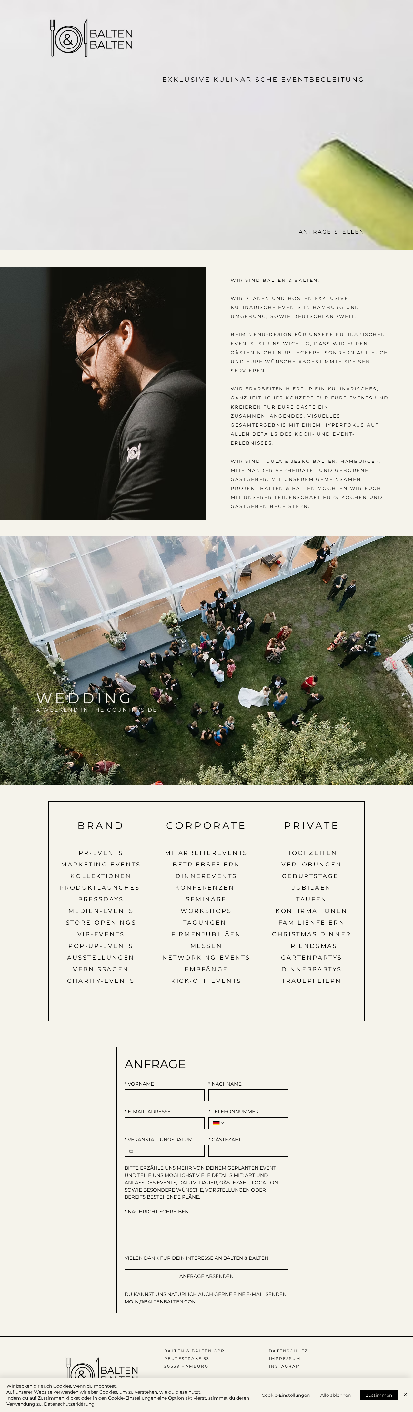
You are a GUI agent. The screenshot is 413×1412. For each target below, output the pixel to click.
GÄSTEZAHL (225, 1139)
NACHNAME (225, 1084)
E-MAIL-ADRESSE (148, 1112)
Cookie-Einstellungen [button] (286, 1395)
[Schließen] (405, 1395)
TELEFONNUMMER (233, 1112)
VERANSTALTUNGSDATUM (159, 1139)
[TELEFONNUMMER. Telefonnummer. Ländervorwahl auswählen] (219, 1123)
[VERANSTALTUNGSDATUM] (131, 1151)
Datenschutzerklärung (69, 1404)
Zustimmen (379, 1395)
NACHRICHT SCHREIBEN (157, 1212)
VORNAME (139, 1084)
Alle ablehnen (335, 1395)
